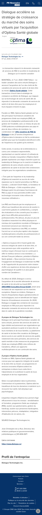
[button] (21, 40)
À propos (21, 481)
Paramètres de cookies (26, 503)
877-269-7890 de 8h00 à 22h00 (21, 489)
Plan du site (12, 503)
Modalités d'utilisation (20, 497)
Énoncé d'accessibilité (21, 506)
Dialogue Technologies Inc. (12, 462)
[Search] (39, 3)
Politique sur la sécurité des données (21, 500)
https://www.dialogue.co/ (12, 444)
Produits (20, 479)
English (4, 36)
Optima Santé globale (18, 90)
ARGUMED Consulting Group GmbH (16, 286)
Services (20, 484)
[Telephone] (33, 3)
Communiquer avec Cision (21, 476)
